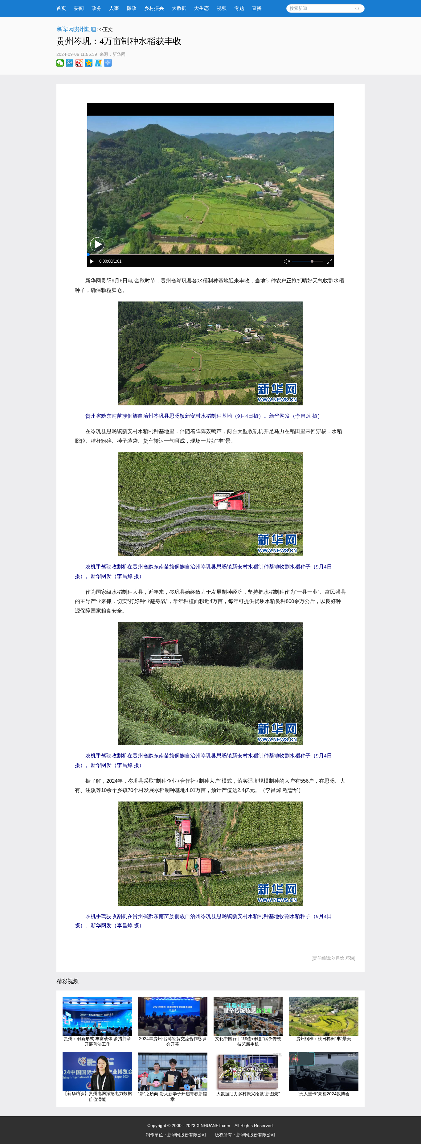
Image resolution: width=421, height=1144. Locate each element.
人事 (114, 8)
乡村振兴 (154, 8)
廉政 (132, 8)
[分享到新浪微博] (79, 63)
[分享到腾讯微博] (70, 63)
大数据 (179, 8)
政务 (96, 8)
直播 (257, 8)
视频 (222, 8)
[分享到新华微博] (98, 63)
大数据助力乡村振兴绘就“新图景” (248, 1093)
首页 (61, 8)
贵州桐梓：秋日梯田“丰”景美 (323, 1038)
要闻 (79, 8)
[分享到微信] (60, 63)
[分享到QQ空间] (89, 63)
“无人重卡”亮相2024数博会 (323, 1093)
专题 (239, 8)
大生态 (201, 8)
